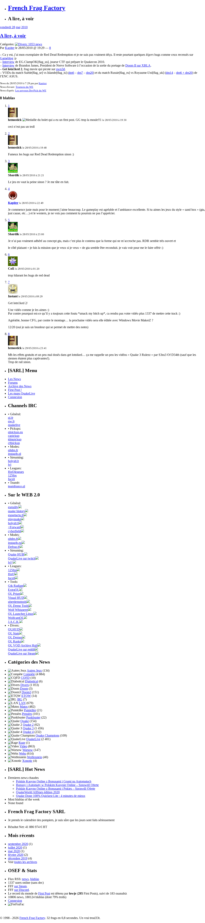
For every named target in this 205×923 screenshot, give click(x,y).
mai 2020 (14, 851)
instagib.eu (15, 542)
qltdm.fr (13, 450)
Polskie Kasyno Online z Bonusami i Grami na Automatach (53, 781)
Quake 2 (28, 724)
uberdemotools (17, 601)
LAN (22, 703)
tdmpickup (14, 439)
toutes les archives (25, 862)
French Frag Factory (36, 7)
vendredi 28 (7, 27)
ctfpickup (14, 443)
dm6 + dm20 (184, 72)
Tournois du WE (24, 86)
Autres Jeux (34, 670)
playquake (14, 519)
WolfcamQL (16, 617)
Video (23, 746)
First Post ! (15, 390)
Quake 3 (28, 728)
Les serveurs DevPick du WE (30, 90)
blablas (34, 879)
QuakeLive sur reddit (21, 649)
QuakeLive (33, 739)
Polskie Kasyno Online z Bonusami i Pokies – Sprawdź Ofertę (55, 788)
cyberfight (14, 531)
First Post (44, 893)
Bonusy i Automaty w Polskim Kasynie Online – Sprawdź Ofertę (57, 785)
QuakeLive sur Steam (21, 653)
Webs (22, 753)
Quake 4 (28, 732)
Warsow (27, 750)
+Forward (14, 527)
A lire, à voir (13, 35)
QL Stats (13, 633)
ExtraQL (13, 589)
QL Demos (15, 637)
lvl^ (10, 562)
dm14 (169, 72)
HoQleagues (16, 472)
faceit (11, 479)
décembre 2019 (17, 858)
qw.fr (11, 421)
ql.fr (10, 417)
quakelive (14, 425)
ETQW (26, 695)
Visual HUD (16, 597)
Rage (22, 742)
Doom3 (26, 692)
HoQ (11, 574)
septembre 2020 (18, 844)
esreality (13, 507)
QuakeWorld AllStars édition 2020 (38, 792)
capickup (13, 435)
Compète (29, 674)
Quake (24, 721)
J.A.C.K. (13, 621)
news (25, 879)
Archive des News (19, 386)
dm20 (89, 72)
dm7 (80, 72)
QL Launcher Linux (20, 613)
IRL (19, 699)
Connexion (15, 397)
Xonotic (27, 760)
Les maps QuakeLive (21, 393)
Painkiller (30, 710)
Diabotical (31, 681)
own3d (60, 69)
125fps (12, 475)
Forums (13, 382)
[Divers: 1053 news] (28, 44)
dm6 (71, 72)
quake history (16, 511)
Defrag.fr (14, 547)
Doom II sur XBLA (138, 65)
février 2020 (15, 854)
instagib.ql (14, 453)
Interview (8, 62)
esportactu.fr (16, 515)
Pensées (27, 714)
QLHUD (14, 629)
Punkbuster (33, 717)
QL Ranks (14, 641)
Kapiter (9, 48)
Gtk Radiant (15, 585)
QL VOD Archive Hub (22, 645)
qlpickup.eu (15, 432)
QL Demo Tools (18, 605)
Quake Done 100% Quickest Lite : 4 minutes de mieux (50, 796)
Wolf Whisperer (18, 609)
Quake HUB (16, 554)
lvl (9, 464)
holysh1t (13, 461)
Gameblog (6, 58)
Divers (24, 685)
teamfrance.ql (16, 486)
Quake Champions (47, 735)
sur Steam (20, 886)
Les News (14, 379)
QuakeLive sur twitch (21, 558)
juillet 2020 (15, 847)
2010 (24, 27)
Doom (24, 688)
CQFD (25, 677)
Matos (24, 706)
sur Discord (21, 890)
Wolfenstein (34, 757)
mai (18, 27)
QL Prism (14, 593)
